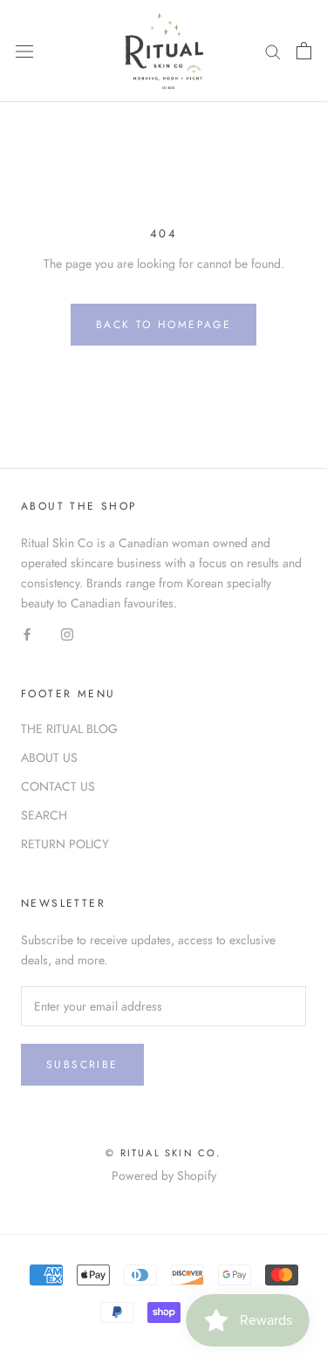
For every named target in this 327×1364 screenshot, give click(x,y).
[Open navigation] (24, 51)
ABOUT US (49, 757)
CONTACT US (58, 786)
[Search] (273, 51)
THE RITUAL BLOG (69, 728)
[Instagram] (67, 633)
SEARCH (44, 815)
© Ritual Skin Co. (163, 1153)
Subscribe (82, 1065)
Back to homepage (163, 324)
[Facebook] (27, 633)
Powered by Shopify (164, 1175)
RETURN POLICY (65, 844)
